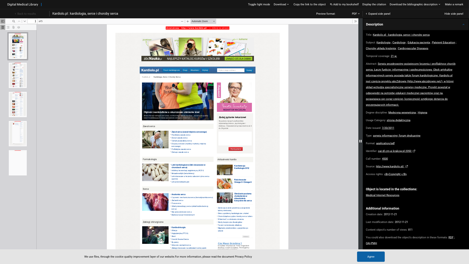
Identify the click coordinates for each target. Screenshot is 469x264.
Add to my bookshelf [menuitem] (346, 4)
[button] (416, 24)
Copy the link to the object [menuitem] (309, 4)
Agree (370, 256)
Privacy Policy (243, 256)
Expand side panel (379, 13)
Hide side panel (453, 13)
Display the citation (374, 4)
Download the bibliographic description (413, 4)
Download (280, 4)
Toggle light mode (259, 4)
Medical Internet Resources (382, 195)
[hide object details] (360, 141)
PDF (354, 13)
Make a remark (454, 4)
